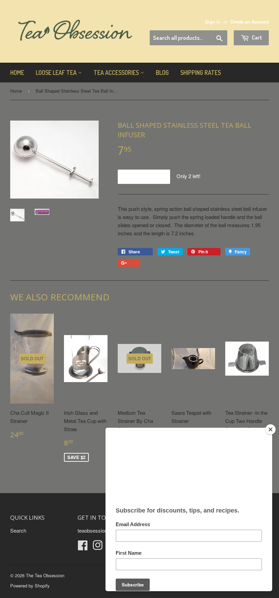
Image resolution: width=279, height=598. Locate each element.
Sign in (212, 22)
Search (18, 530)
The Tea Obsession (45, 575)
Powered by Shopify (30, 585)
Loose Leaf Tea (57, 72)
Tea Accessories (117, 72)
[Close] (270, 429)
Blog (162, 72)
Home (17, 72)
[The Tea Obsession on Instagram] (98, 547)
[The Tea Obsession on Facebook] (83, 547)
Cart (256, 37)
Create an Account (249, 22)
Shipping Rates (200, 72)
